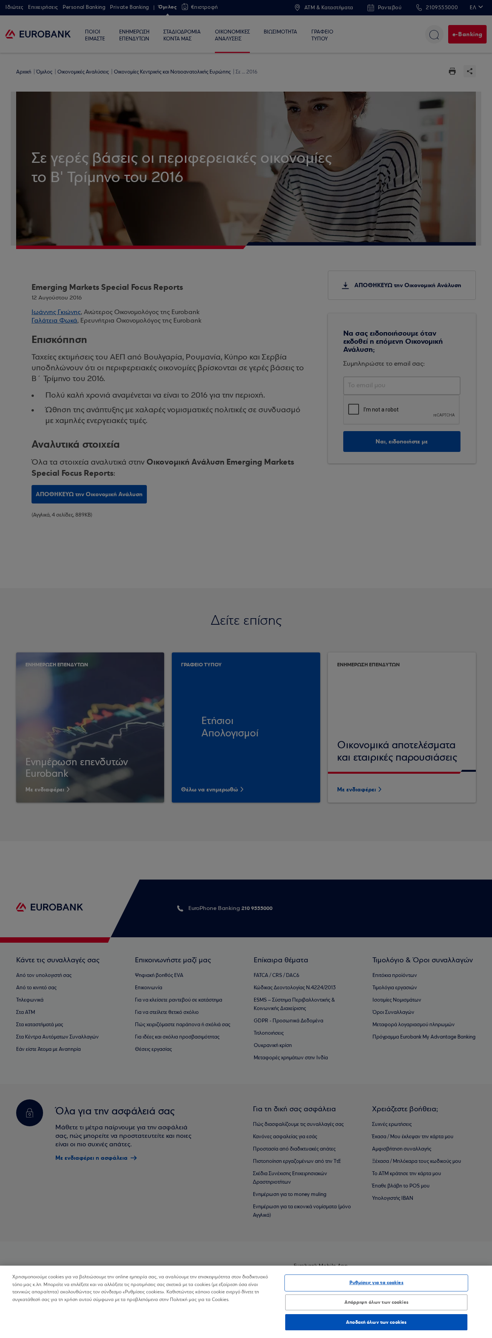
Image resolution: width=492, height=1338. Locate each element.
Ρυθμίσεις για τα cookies (376, 1282)
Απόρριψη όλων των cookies (376, 1302)
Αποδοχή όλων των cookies (376, 1322)
